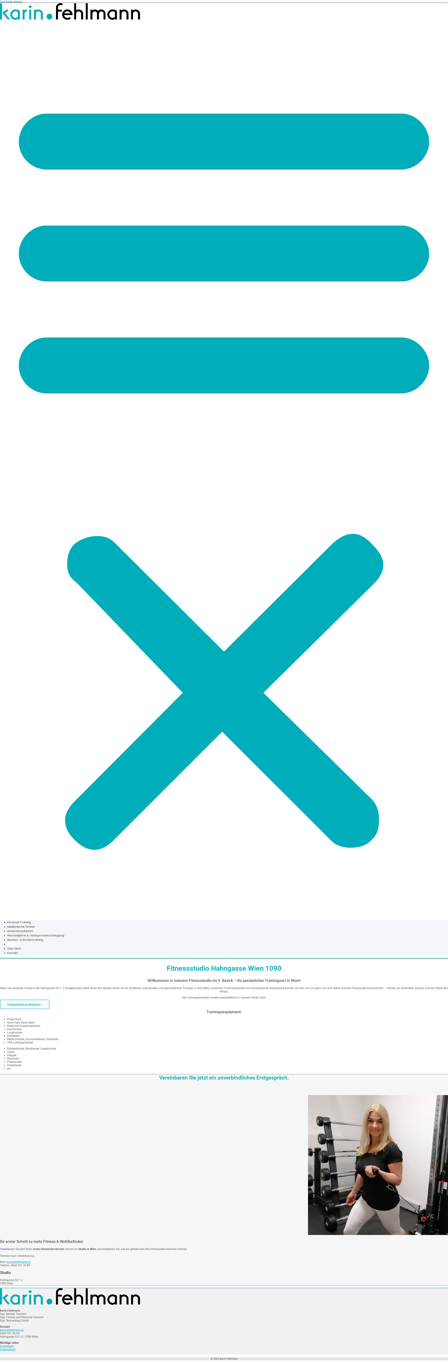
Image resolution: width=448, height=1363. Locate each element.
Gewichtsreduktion (20, 931)
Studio (11, 944)
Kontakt (12, 953)
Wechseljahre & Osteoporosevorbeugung (35, 935)
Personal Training (19, 922)
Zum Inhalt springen (11, 1)
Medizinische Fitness (21, 927)
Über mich (14, 949)
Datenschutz (8, 1349)
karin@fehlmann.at (18, 1262)
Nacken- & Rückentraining (25, 940)
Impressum (7, 1346)
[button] (224, 468)
